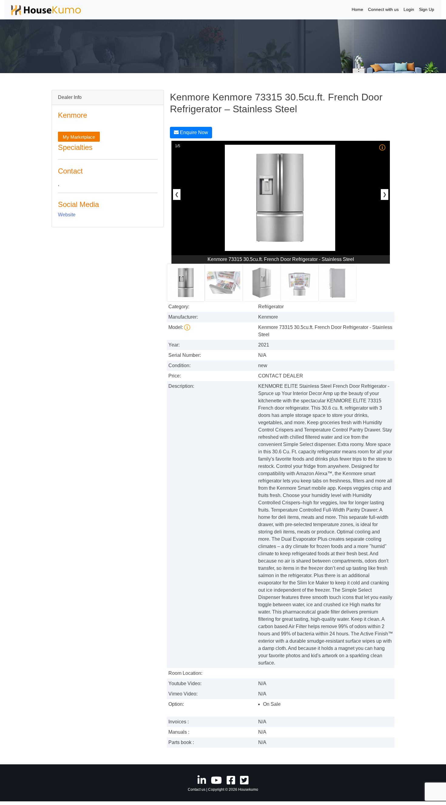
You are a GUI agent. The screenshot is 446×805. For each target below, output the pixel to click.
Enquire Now (193, 132)
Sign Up (426, 9)
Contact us (196, 789)
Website (67, 214)
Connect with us (383, 9)
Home (357, 9)
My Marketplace (79, 137)
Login (409, 9)
